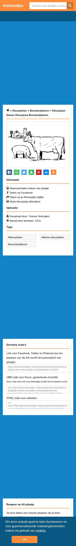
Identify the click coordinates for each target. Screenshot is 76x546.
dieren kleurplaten (53, 237)
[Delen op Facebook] (9, 172)
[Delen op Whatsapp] (16, 172)
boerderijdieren (18, 244)
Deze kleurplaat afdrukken (25, 201)
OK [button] (25, 539)
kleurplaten (16, 237)
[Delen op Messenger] (46, 172)
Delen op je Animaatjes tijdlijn (27, 197)
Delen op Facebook (21, 192)
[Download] (31, 172)
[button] (47, 530)
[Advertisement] (38, 63)
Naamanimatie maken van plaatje (29, 188)
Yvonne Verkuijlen (39, 216)
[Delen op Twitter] (24, 172)
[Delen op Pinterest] (39, 172)
